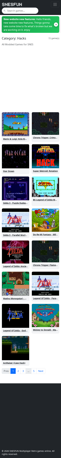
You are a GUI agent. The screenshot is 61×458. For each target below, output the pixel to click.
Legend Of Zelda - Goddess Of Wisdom (22, 330)
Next (40, 371)
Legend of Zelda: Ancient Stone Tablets (23, 266)
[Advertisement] (30, 79)
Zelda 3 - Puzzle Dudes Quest (17, 203)
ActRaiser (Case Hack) (14, 363)
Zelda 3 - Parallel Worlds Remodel (20, 235)
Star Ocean (8, 171)
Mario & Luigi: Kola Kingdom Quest (21, 138)
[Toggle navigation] (55, 4)
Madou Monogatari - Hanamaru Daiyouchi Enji (26, 298)
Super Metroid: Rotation (45, 171)
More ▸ (24, 133)
